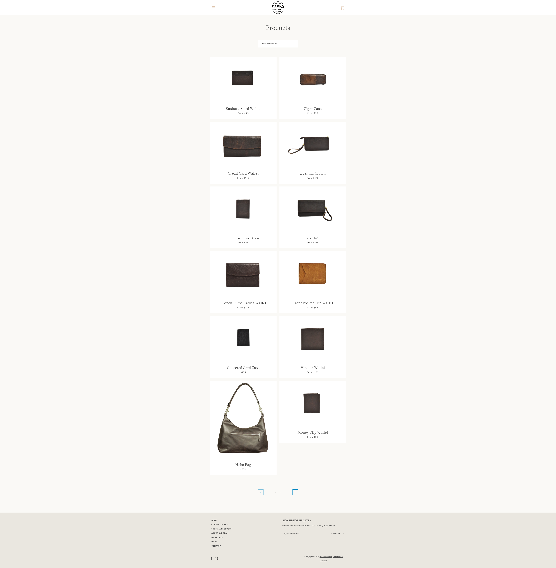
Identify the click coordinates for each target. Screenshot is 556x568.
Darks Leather (326, 557)
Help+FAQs (217, 537)
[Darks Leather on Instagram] (216, 558)
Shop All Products (221, 529)
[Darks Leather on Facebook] (211, 558)
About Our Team (219, 533)
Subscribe (336, 534)
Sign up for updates (296, 520)
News (214, 542)
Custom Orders (219, 525)
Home (214, 520)
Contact (216, 546)
